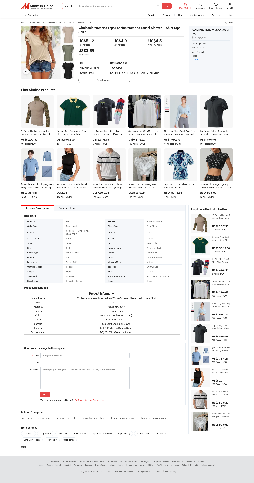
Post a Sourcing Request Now (90, 400)
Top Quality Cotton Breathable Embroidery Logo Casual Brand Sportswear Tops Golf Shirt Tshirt (221, 327)
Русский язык (100, 465)
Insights (201, 461)
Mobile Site (190, 461)
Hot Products (55, 461)
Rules (230, 15)
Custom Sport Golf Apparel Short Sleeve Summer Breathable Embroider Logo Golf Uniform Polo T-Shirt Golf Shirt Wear (221, 239)
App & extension (197, 15)
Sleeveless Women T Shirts (122, 418)
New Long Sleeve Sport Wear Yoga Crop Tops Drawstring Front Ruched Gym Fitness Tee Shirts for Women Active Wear (221, 305)
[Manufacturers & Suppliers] (37, 6)
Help (180, 15)
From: (35, 355)
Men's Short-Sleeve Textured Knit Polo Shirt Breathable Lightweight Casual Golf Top (221, 393)
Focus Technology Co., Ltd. (108, 471)
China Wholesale (115, 461)
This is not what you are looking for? (56, 400)
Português (78, 465)
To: (37, 362)
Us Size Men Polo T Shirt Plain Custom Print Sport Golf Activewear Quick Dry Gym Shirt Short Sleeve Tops (221, 261)
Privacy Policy (170, 471)
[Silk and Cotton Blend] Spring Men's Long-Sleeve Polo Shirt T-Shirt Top (221, 349)
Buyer (165, 15)
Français (88, 465)
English (58, 465)
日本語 (159, 465)
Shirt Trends (68, 439)
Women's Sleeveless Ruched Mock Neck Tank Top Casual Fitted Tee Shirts (221, 371)
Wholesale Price (131, 461)
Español (67, 465)
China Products (69, 461)
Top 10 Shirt (51, 439)
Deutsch (121, 465)
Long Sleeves (46, 433)
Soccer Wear (26, 418)
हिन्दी (166, 465)
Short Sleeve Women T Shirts (153, 418)
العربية (142, 465)
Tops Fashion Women (102, 433)
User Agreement (143, 471)
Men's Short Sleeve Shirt (66, 418)
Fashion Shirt (80, 433)
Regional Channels (161, 461)
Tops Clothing (124, 433)
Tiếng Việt (194, 465)
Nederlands (132, 465)
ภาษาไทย (175, 465)
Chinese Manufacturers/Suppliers (92, 461)
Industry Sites (146, 461)
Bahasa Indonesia (208, 465)
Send (45, 394)
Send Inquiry (104, 80)
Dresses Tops (162, 433)
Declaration (157, 471)
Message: (34, 369)
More (194, 59)
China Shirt (29, 433)
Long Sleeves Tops (32, 439)
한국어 (150, 465)
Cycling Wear (44, 418)
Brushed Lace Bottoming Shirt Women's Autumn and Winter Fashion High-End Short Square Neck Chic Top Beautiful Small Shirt (221, 415)
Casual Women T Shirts (93, 418)
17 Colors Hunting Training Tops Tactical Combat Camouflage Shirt (221, 217)
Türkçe (184, 465)
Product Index (177, 461)
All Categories (31, 15)
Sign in (230, 7)
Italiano (112, 465)
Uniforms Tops (143, 433)
